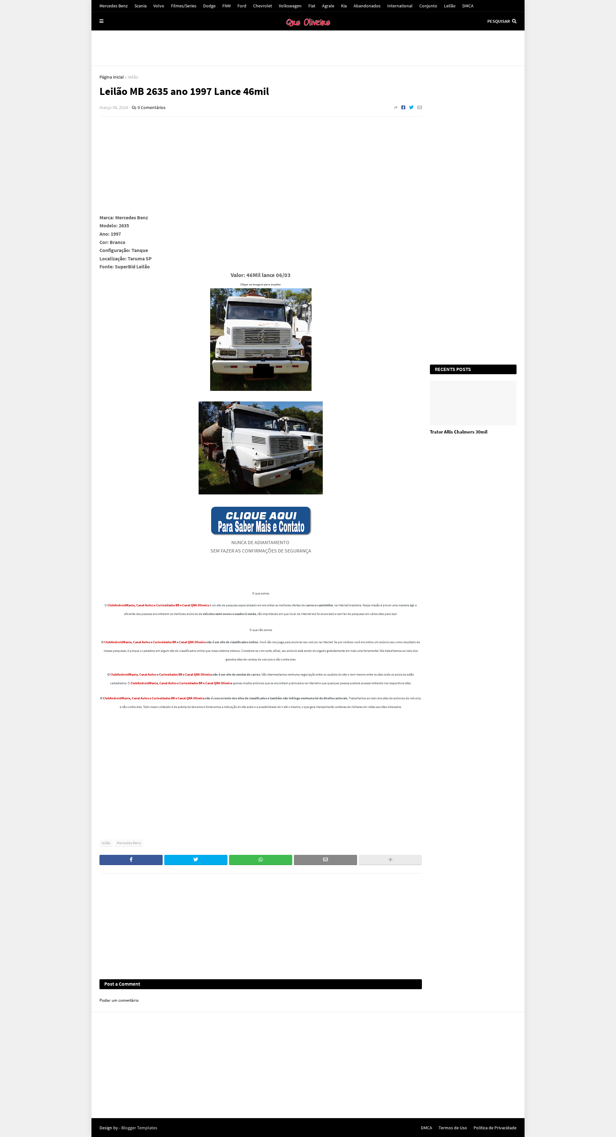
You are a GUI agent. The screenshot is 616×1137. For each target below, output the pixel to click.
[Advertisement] (308, 48)
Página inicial (111, 77)
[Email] (419, 107)
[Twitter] (411, 107)
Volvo (158, 6)
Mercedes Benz (113, 6)
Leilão (450, 6)
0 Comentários (152, 107)
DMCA (468, 6)
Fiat (311, 6)
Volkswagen (290, 6)
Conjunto (428, 6)
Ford (241, 6)
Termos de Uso (453, 1128)
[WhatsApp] (260, 860)
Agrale (328, 6)
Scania (140, 6)
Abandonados (367, 6)
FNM (226, 6)
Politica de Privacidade (495, 1128)
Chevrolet (262, 6)
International (400, 6)
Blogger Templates (139, 1128)
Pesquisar (498, 21)
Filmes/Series (183, 6)
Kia (344, 6)
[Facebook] (403, 107)
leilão (133, 77)
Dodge (209, 6)
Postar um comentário (119, 1000)
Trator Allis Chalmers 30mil (458, 432)
